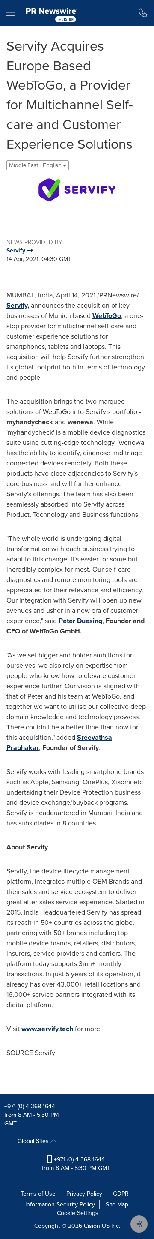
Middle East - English (36, 165)
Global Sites (34, 1141)
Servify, (17, 305)
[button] (77, 190)
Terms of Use (38, 1193)
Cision (92, 1225)
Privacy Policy (84, 1193)
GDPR (121, 1193)
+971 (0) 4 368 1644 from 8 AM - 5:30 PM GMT (76, 1164)
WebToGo (106, 316)
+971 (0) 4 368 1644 (29, 1106)
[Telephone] (143, 13)
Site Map (117, 1204)
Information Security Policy (60, 1204)
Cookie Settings (77, 1213)
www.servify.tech (47, 1029)
